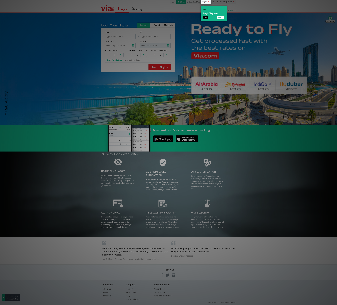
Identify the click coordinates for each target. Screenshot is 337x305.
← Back (213, 17)
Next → (220, 17)
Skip (205, 17)
